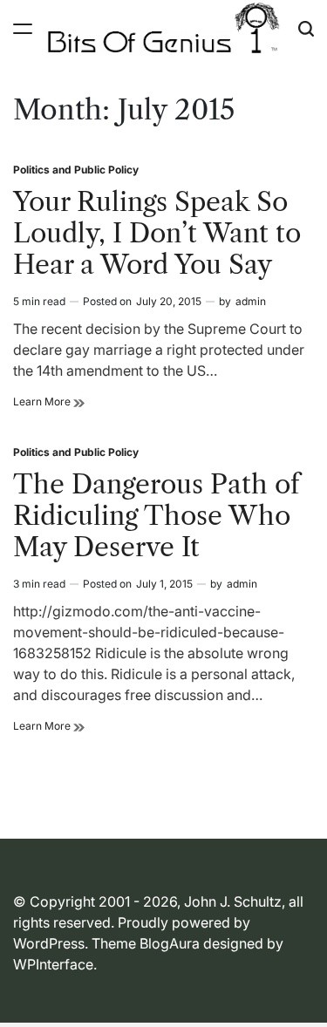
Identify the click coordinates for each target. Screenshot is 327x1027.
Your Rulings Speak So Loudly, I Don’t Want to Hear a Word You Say (157, 233)
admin (250, 301)
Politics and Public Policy (76, 169)
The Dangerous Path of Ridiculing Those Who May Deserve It (156, 515)
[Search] (306, 28)
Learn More (49, 402)
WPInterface (53, 964)
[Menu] (22, 28)
